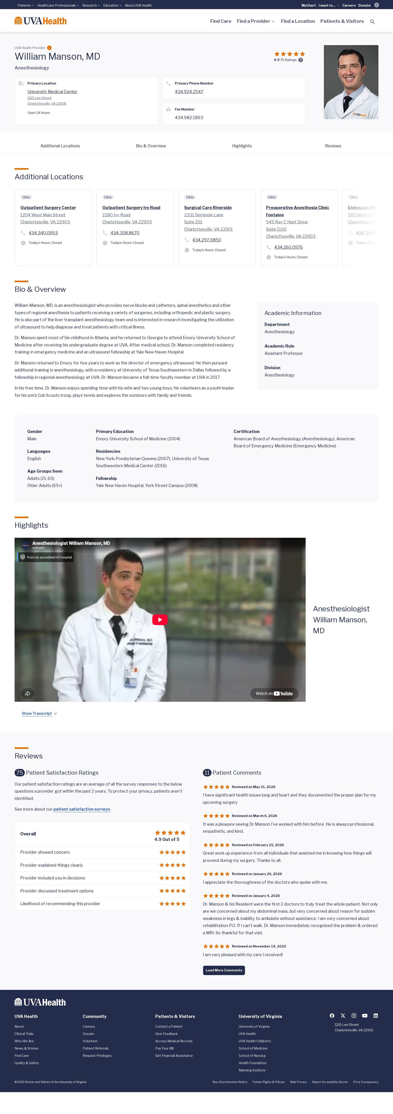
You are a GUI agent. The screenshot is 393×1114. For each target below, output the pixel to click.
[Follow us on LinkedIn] (375, 1015)
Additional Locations (60, 145)
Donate (364, 5)
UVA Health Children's (255, 1041)
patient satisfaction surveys (82, 809)
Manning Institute (252, 1070)
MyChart (309, 5)
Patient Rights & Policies (269, 1082)
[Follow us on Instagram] (354, 1015)
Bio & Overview (151, 145)
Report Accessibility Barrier (330, 1082)
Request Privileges (97, 1056)
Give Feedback (166, 1034)
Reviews (333, 145)
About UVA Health (138, 5)
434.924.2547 (189, 91)
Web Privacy (298, 1082)
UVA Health (247, 1034)
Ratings (288, 60)
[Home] (40, 20)
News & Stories (26, 1048)
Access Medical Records (174, 1041)
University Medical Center (52, 91)
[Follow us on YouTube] (365, 1015)
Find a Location (298, 21)
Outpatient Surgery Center (48, 207)
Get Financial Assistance (174, 1056)
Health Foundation (253, 1063)
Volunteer (90, 1041)
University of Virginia (254, 1026)
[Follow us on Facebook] (332, 1015)
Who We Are (24, 1041)
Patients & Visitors (342, 21)
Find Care (221, 21)
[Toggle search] (372, 22)
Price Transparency (365, 1082)
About (19, 1026)
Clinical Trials (24, 1034)
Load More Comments (224, 970)
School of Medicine (253, 1048)
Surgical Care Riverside (208, 207)
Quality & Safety (27, 1063)
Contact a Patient (168, 1026)
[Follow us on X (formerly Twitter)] (343, 1015)
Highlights (242, 145)
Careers (349, 5)
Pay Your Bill (164, 1048)
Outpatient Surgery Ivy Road (131, 207)
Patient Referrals (96, 1048)
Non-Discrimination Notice (230, 1082)
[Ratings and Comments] (300, 60)
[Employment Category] (49, 48)
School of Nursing (252, 1056)
